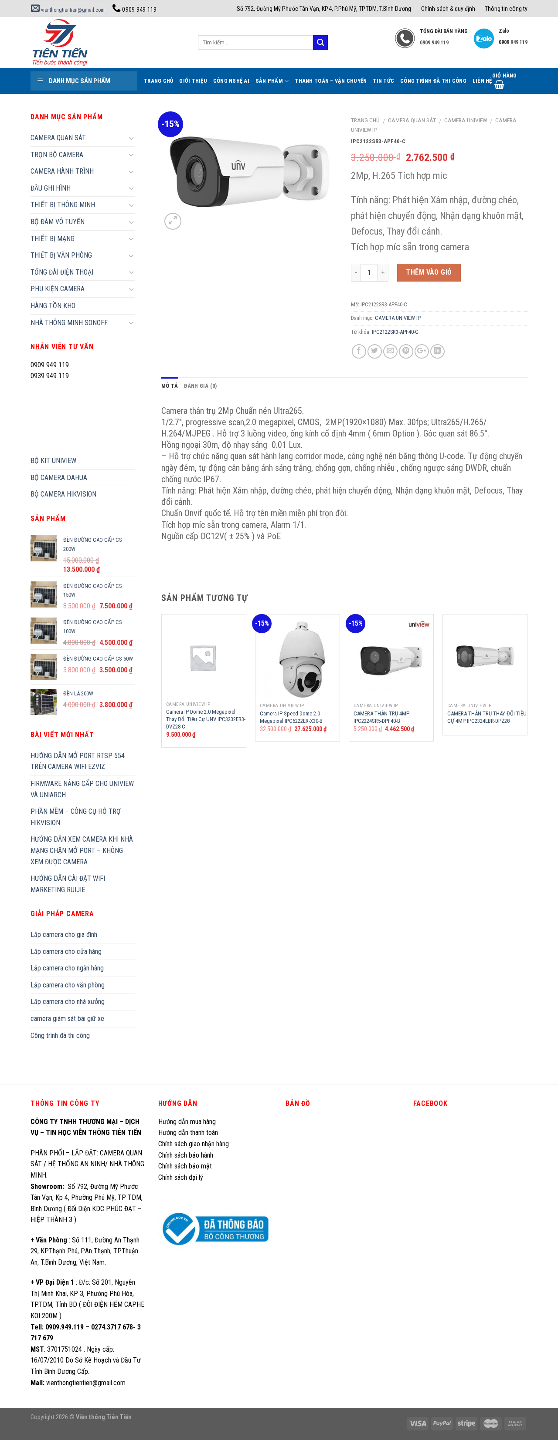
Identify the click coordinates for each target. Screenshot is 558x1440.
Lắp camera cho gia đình (64, 934)
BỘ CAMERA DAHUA (59, 477)
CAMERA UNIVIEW (465, 120)
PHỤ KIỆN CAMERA (58, 289)
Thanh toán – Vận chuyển (331, 80)
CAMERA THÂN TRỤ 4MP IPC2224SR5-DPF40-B (381, 717)
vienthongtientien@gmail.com (72, 10)
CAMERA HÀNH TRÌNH (62, 171)
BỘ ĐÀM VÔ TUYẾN (58, 222)
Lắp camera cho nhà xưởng (68, 1001)
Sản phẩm (269, 80)
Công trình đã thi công (433, 80)
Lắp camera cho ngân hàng (67, 968)
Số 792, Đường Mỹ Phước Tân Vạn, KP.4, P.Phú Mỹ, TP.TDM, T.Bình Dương (324, 8)
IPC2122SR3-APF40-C (395, 332)
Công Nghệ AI (231, 80)
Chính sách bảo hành (185, 1155)
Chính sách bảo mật (185, 1166)
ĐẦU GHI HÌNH (51, 188)
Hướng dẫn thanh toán (188, 1132)
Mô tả (169, 386)
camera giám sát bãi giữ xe (67, 1018)
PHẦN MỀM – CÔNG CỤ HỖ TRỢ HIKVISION (76, 817)
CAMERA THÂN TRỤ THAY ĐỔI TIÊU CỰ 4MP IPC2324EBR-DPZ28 (487, 717)
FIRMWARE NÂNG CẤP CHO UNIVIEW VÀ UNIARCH (82, 789)
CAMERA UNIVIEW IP (398, 318)
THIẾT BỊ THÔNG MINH (63, 205)
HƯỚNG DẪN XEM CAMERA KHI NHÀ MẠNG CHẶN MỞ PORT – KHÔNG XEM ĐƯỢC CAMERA (82, 850)
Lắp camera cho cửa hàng (66, 951)
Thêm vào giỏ (429, 272)
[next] (527, 684)
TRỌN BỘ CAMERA (57, 155)
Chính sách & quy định (448, 8)
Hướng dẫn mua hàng (187, 1122)
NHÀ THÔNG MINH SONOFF (69, 323)
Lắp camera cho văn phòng (68, 985)
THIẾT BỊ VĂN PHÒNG (61, 255)
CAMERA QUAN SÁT (412, 120)
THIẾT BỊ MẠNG (53, 239)
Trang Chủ (158, 80)
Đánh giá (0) (200, 386)
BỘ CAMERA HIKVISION (63, 494)
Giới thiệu (193, 80)
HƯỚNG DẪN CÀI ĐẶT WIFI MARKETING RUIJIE (68, 884)
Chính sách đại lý (181, 1177)
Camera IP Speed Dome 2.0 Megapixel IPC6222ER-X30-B (291, 717)
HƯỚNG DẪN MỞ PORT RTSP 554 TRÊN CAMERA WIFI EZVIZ (78, 761)
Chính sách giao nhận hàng (193, 1144)
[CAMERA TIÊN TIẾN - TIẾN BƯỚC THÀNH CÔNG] (108, 42)
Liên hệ (482, 80)
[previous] (161, 684)
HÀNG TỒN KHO (53, 306)
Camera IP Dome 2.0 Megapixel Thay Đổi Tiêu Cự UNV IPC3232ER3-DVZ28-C (205, 719)
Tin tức (383, 80)
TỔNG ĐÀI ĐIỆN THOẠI (62, 272)
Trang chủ (365, 120)
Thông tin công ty (506, 8)
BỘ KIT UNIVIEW (53, 461)
